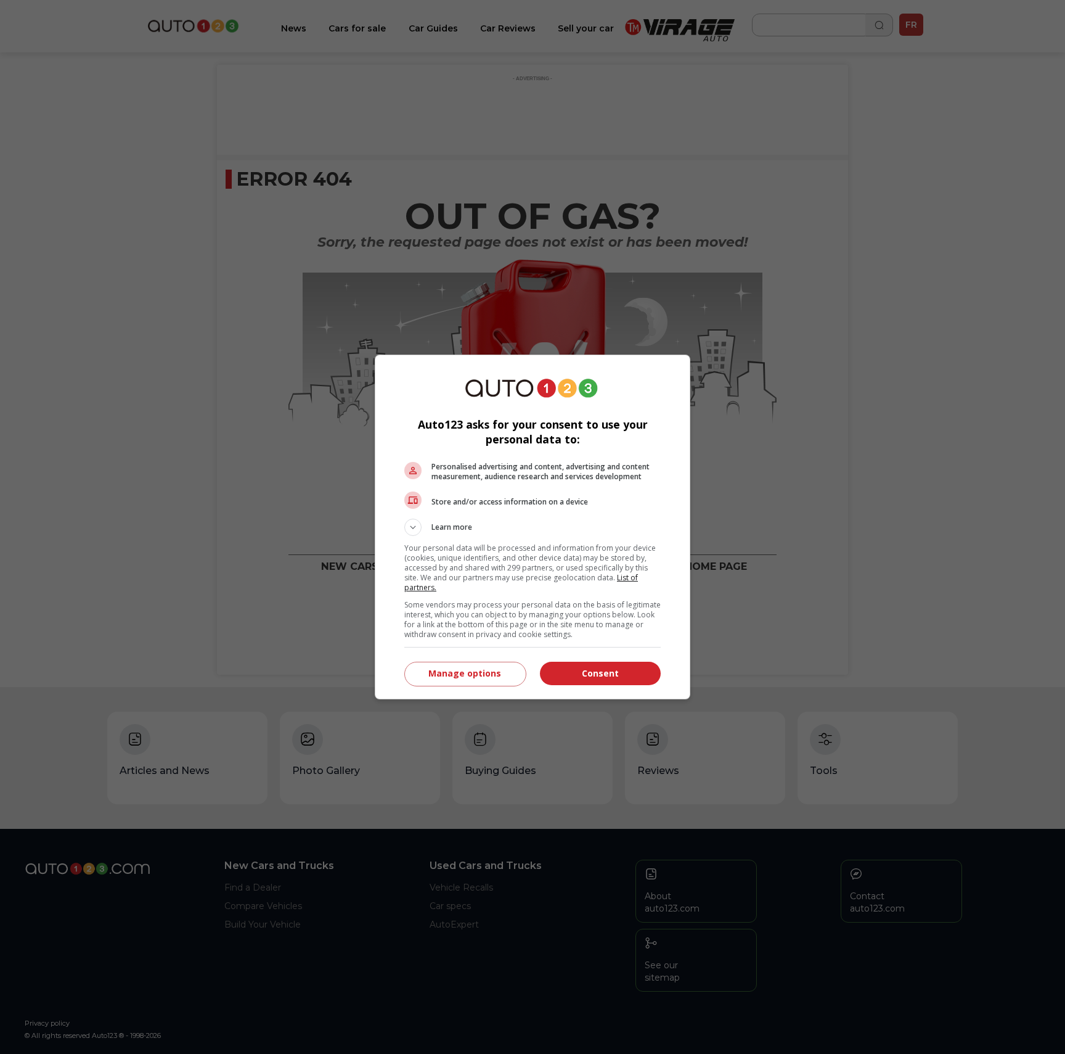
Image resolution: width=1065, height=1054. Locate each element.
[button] (532, 527)
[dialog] (532, 527)
